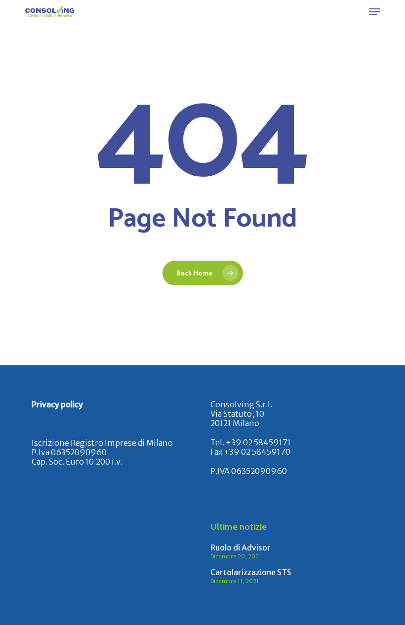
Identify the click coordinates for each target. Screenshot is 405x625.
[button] (374, 12)
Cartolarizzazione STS (250, 572)
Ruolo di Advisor (240, 547)
